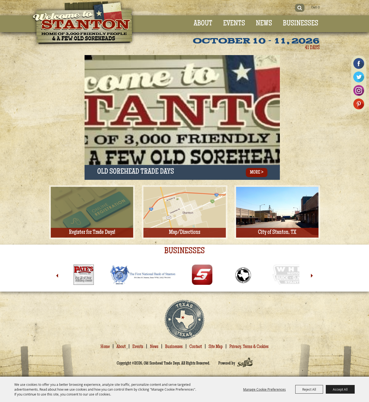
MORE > (256, 172)
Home (105, 346)
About (203, 24)
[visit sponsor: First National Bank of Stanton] (100, 276)
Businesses (300, 24)
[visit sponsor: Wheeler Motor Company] (262, 276)
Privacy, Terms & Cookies (249, 346)
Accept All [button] (340, 389)
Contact (195, 346)
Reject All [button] (309, 389)
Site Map (216, 346)
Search (299, 8)
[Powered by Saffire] (245, 364)
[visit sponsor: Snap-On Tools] (160, 276)
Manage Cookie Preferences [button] (264, 389)
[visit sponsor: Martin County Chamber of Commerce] (200, 276)
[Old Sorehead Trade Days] (82, 24)
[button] (57, 276)
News (264, 24)
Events (234, 24)
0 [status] (319, 7)
